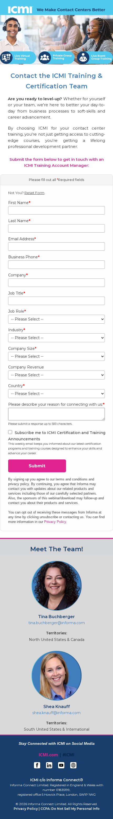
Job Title (16, 293)
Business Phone (23, 257)
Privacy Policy (55, 522)
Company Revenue (26, 367)
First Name (19, 202)
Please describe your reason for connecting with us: (56, 404)
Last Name (19, 220)
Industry (16, 330)
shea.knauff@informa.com (56, 712)
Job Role (17, 311)
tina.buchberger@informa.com (56, 622)
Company (18, 275)
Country (16, 385)
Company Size (22, 348)
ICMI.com (48, 755)
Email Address (22, 239)
